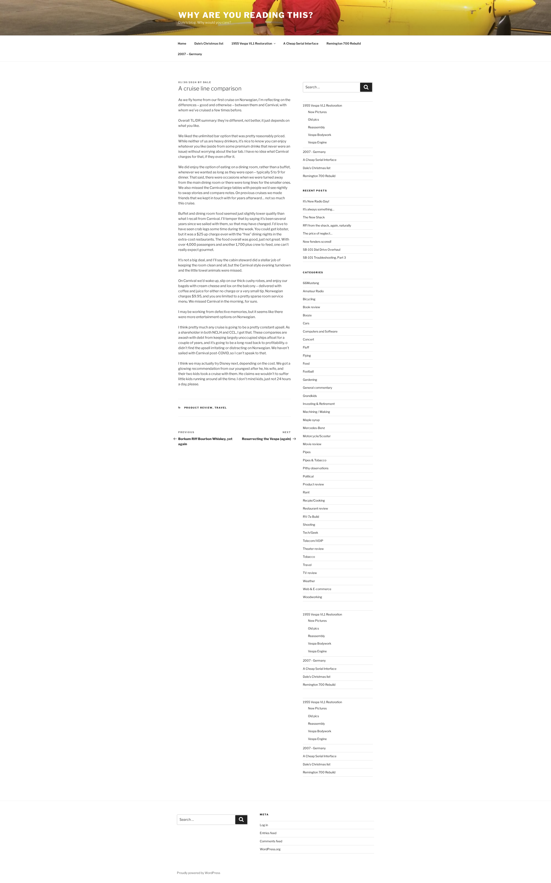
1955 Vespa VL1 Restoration (252, 43)
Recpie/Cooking (314, 500)
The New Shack (314, 217)
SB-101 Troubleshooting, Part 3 (324, 257)
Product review (198, 407)
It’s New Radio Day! (316, 201)
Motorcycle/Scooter (317, 436)
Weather (309, 581)
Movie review (312, 444)
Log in (264, 825)
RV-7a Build (311, 516)
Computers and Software (320, 331)
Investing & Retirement (319, 404)
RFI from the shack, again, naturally (327, 225)
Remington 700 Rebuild (344, 43)
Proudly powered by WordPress (198, 873)
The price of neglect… (317, 233)
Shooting (309, 524)
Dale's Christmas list (316, 168)
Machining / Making (316, 412)
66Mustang (311, 283)
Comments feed (271, 841)
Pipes (307, 452)
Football (308, 371)
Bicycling (309, 299)
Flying (307, 355)
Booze (307, 315)
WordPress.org (270, 849)
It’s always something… (318, 209)
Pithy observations (315, 468)
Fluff (306, 347)
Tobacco (309, 556)
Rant (306, 492)
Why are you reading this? (246, 15)
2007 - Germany (314, 152)
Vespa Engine (317, 142)
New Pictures (317, 112)
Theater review (313, 548)
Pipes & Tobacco (314, 460)
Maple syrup (311, 420)
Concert (308, 339)
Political (308, 476)
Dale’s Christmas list (208, 43)
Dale (207, 82)
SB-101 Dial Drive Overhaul (321, 249)
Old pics (313, 119)
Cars (306, 323)
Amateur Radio (313, 291)
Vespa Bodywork (319, 135)
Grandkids (310, 396)
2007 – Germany (190, 54)
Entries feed (268, 833)
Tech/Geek (310, 532)
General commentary (317, 387)
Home (182, 43)
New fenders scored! (317, 241)
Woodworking (312, 597)
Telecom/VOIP (313, 541)
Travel (221, 407)
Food (306, 363)
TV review (310, 573)
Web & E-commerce (317, 589)
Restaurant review (315, 508)
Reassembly (316, 127)
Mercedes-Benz (314, 428)
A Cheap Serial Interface (300, 43)
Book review (311, 307)
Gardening (310, 379)
